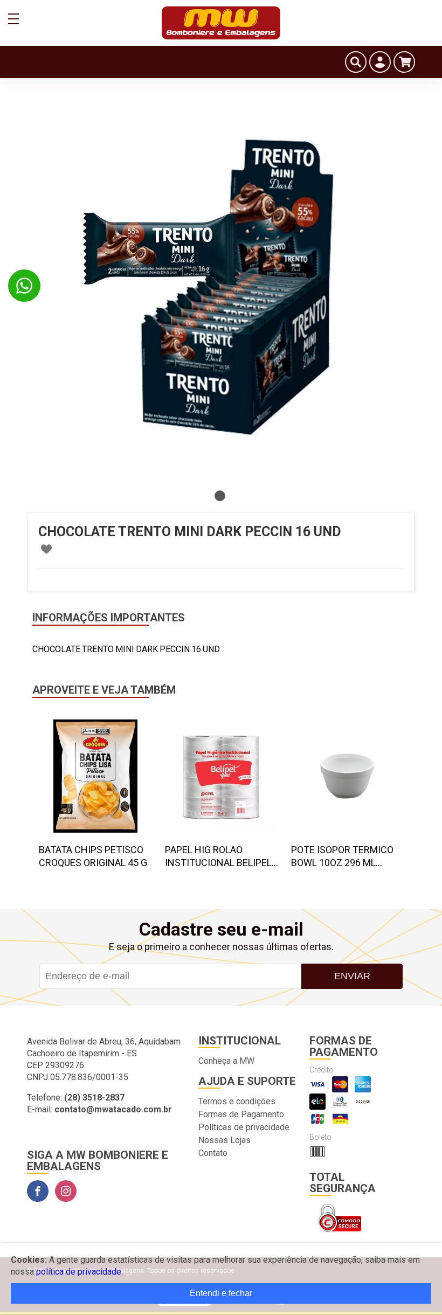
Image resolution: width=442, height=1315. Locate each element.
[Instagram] (66, 1191)
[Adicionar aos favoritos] (46, 549)
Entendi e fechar (221, 1293)
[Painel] (380, 62)
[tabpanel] (221, 291)
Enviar (352, 976)
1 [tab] (220, 495)
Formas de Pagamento (241, 1114)
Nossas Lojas (224, 1140)
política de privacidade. (79, 1271)
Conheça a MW (226, 1061)
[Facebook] (38, 1191)
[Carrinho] (404, 62)
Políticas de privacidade (243, 1127)
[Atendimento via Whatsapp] (24, 285)
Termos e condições (236, 1101)
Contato (212, 1153)
